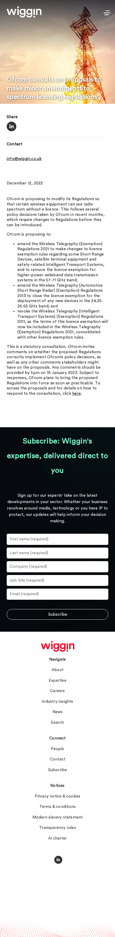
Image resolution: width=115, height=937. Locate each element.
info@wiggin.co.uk (24, 159)
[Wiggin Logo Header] (24, 12)
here (76, 394)
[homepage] (57, 646)
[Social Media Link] (58, 860)
